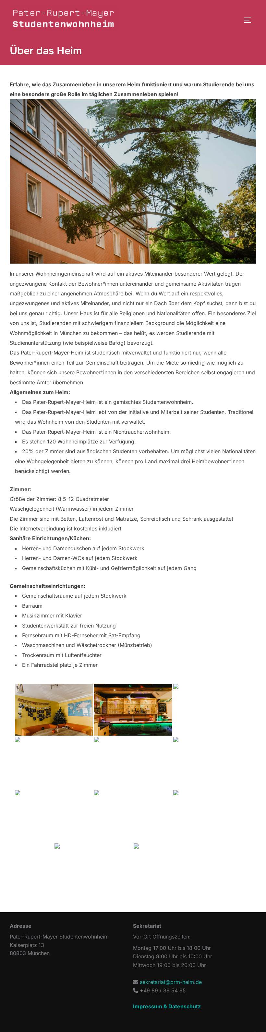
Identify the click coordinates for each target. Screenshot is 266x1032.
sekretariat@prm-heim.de (171, 982)
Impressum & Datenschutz (167, 1006)
